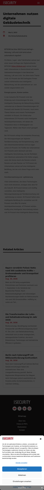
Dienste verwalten (21, 463)
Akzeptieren (22, 469)
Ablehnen (22, 475)
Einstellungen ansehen (22, 481)
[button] (40, 439)
